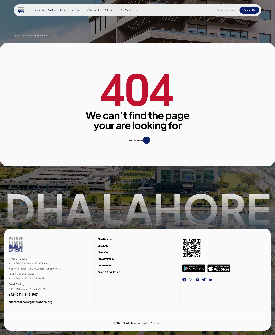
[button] (228, 10)
